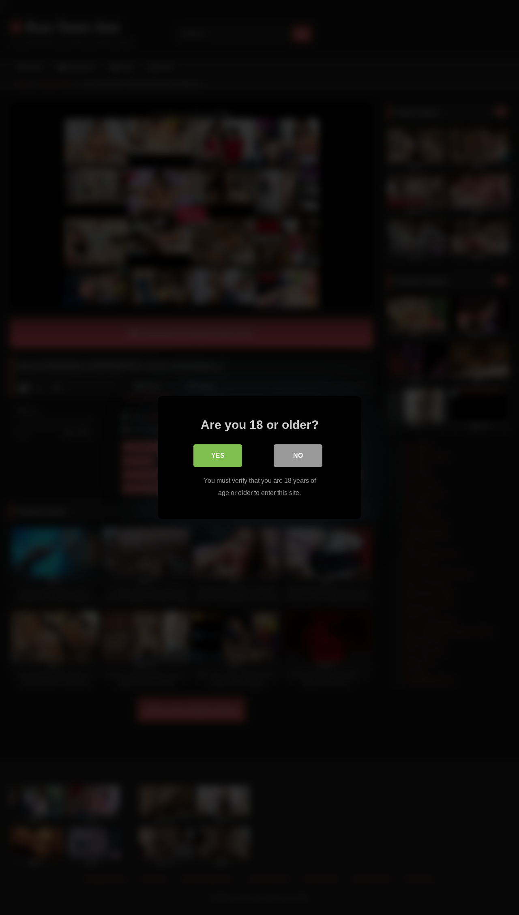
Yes (218, 455)
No (298, 455)
